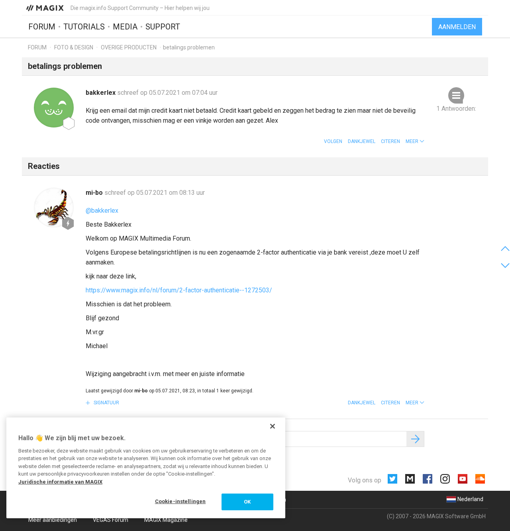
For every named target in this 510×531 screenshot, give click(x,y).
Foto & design (73, 47)
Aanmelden (457, 27)
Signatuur (105, 403)
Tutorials (84, 26)
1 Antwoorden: (456, 108)
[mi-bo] (54, 207)
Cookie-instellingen (180, 501)
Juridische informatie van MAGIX (60, 482)
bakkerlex (101, 92)
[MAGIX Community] (45, 7)
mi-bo (95, 192)
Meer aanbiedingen (52, 520)
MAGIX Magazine (166, 520)
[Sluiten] (272, 426)
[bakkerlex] (54, 107)
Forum (41, 26)
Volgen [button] (333, 141)
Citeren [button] (390, 141)
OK (247, 502)
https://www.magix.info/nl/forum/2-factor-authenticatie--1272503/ (179, 290)
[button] (415, 141)
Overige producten (129, 47)
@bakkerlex (102, 210)
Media (125, 26)
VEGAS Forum (110, 520)
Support (162, 26)
